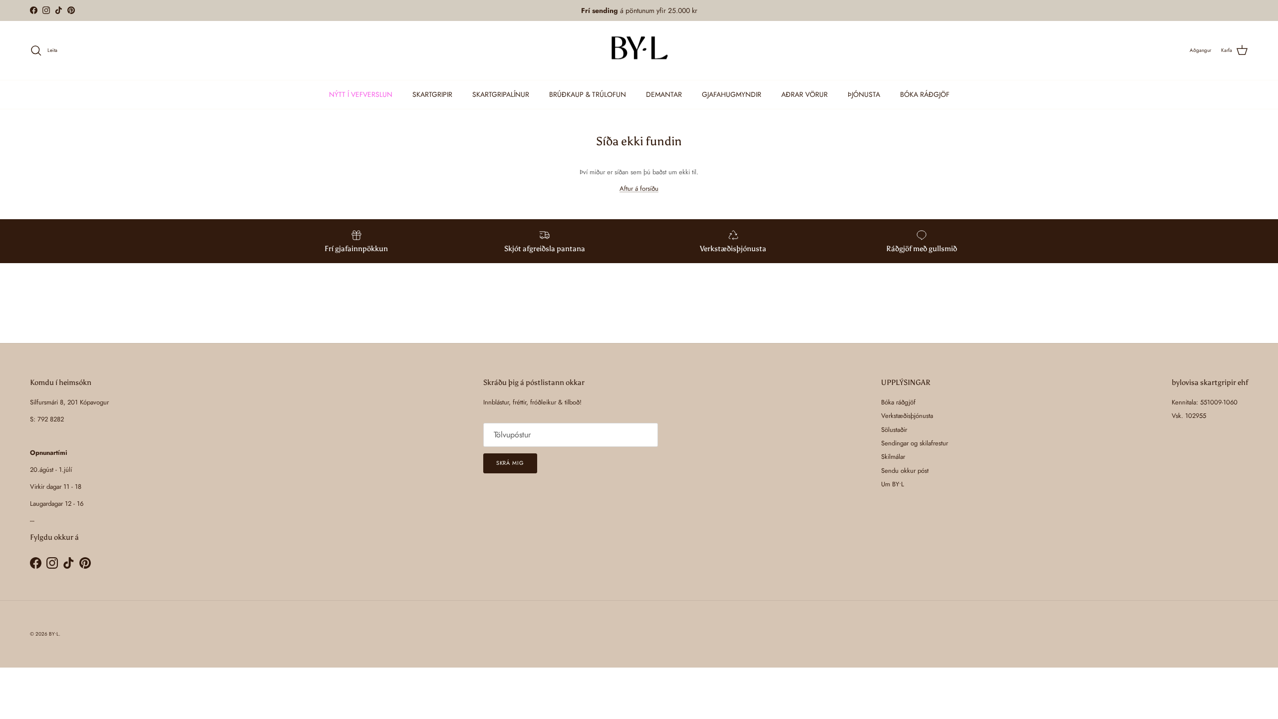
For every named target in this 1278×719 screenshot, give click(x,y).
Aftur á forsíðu (639, 188)
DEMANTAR (664, 94)
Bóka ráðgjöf (898, 402)
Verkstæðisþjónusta (907, 415)
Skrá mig (510, 463)
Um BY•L (892, 484)
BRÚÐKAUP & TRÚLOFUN (587, 94)
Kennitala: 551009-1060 (1205, 402)
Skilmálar (893, 456)
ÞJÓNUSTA (864, 94)
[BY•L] (639, 50)
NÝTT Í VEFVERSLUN (360, 94)
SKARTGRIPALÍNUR (500, 94)
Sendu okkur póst (905, 470)
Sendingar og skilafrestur (914, 443)
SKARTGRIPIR (432, 94)
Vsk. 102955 (1189, 415)
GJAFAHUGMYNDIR (731, 94)
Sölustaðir (894, 429)
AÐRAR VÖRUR (804, 94)
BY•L (54, 634)
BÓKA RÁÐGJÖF (925, 94)
